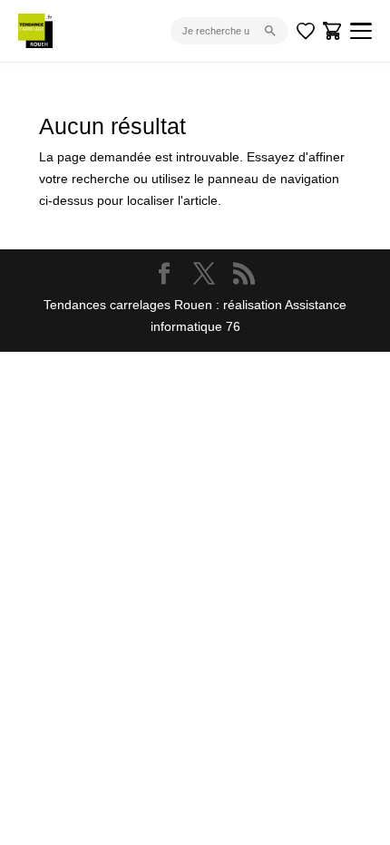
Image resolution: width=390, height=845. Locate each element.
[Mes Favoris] (306, 31)
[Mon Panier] (333, 31)
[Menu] (361, 31)
